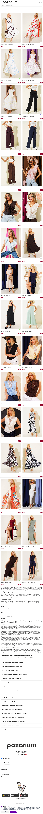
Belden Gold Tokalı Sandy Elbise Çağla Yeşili (29, 546)
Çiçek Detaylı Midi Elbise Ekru (26, 510)
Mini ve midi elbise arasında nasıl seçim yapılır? (12, 690)
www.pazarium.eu (6, 764)
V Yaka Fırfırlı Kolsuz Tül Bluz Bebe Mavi (7, 259)
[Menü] (1, 2)
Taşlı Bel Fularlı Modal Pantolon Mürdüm (7, 152)
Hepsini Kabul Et (14, 811)
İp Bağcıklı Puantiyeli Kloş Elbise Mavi (6, 80)
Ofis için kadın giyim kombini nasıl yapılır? (11, 682)
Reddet (29, 808)
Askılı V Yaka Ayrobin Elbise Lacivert (27, 295)
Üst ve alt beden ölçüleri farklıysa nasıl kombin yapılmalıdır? (15, 674)
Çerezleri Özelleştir (5, 811)
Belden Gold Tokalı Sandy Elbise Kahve (7, 582)
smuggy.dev (15, 799)
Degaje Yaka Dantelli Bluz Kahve (27, 403)
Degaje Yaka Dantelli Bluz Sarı (27, 367)
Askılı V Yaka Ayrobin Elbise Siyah (6, 331)
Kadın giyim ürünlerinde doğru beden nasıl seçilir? (12, 662)
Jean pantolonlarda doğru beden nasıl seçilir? (12, 694)
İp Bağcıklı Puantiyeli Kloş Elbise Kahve (7, 44)
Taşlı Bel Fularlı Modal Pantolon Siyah (28, 116)
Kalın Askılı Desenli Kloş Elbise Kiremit (6, 510)
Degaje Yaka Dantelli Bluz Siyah (6, 367)
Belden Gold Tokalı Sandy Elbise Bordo (7, 546)
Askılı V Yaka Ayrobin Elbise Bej (5, 295)
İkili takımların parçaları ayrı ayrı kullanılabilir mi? (12, 705)
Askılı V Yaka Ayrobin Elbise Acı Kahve (28, 259)
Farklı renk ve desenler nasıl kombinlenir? (10, 725)
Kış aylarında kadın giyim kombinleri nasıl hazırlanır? (13, 717)
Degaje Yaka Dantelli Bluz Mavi (6, 403)
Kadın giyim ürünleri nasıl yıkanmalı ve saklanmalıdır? (13, 729)
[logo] (10, 2)
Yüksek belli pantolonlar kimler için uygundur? (11, 697)
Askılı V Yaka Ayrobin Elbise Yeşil (27, 331)
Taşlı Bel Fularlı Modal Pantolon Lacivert (28, 152)
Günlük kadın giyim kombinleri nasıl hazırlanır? (12, 678)
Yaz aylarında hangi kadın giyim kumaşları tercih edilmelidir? (15, 713)
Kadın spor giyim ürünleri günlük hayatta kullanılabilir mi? (14, 721)
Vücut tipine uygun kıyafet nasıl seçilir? (10, 670)
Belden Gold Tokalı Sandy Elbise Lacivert (28, 582)
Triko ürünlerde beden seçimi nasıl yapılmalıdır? (12, 709)
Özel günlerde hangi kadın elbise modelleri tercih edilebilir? (14, 686)
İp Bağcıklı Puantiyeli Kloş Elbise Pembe (28, 80)
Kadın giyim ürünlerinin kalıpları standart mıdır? (12, 666)
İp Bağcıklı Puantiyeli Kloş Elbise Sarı (6, 116)
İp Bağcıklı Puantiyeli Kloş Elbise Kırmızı (28, 44)
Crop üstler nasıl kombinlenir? (8, 701)
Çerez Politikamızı (17, 808)
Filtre (11, 9)
